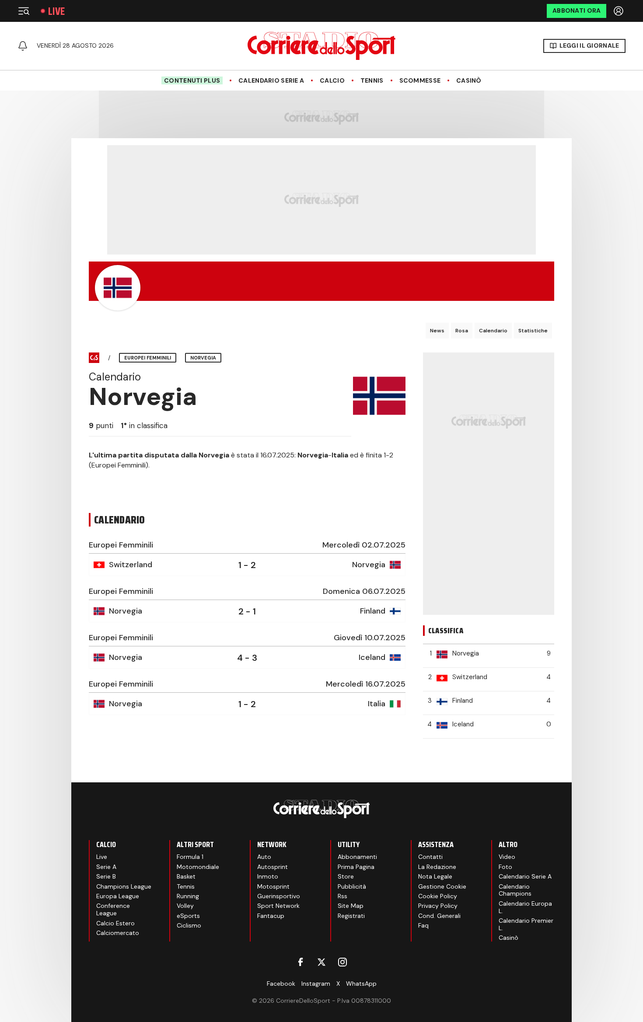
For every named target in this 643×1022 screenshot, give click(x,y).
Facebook (281, 983)
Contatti (430, 857)
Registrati (351, 916)
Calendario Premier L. (526, 924)
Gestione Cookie (442, 886)
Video (507, 857)
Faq (423, 925)
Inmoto (267, 876)
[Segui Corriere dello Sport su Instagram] (342, 962)
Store (346, 876)
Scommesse (420, 80)
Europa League (117, 896)
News (437, 330)
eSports (188, 916)
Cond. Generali (439, 916)
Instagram (315, 983)
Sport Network (278, 906)
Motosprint (273, 886)
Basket (186, 876)
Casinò (469, 80)
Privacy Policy (438, 906)
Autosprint (272, 867)
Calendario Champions (515, 890)
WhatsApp (361, 983)
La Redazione (437, 867)
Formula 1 (190, 857)
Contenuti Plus (192, 80)
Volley (185, 906)
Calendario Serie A (271, 80)
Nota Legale (435, 876)
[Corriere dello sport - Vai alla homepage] (321, 46)
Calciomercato (117, 933)
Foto (505, 867)
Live (56, 11)
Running (188, 896)
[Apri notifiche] (22, 46)
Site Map (350, 906)
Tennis (372, 80)
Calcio (332, 80)
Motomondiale (198, 867)
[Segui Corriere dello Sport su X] (321, 962)
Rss (342, 896)
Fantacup (270, 916)
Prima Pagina (356, 867)
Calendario (493, 330)
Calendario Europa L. (525, 907)
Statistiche (533, 330)
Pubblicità (352, 886)
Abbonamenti (357, 857)
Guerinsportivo (278, 896)
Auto (264, 857)
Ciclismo (189, 925)
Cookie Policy (437, 896)
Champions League (123, 886)
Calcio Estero (115, 923)
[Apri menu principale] (23, 11)
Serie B (106, 876)
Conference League (113, 909)
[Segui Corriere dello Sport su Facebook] (300, 962)
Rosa (461, 330)
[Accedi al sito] (619, 11)
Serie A (106, 867)
